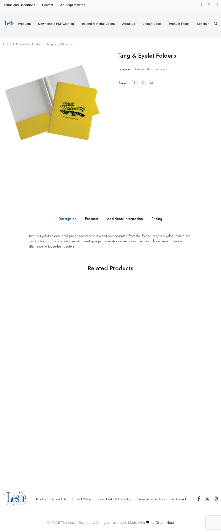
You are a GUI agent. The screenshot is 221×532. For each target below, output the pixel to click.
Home (7, 44)
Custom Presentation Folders (18, 353)
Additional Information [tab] (125, 218)
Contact (47, 4)
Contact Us (59, 499)
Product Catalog (82, 499)
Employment (178, 499)
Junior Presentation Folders (124, 353)
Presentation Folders (28, 44)
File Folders (70, 347)
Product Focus (179, 23)
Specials (203, 23)
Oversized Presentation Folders (177, 353)
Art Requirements (72, 4)
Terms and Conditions (19, 4)
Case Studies (152, 23)
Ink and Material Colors (98, 23)
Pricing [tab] (157, 218)
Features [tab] (91, 218)
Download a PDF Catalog (56, 23)
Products (24, 23)
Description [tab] (67, 218)
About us (128, 23)
